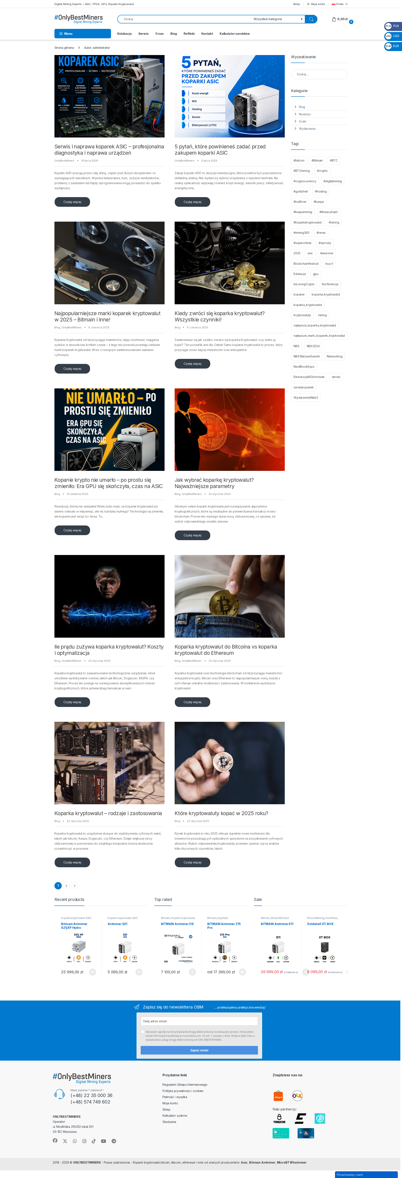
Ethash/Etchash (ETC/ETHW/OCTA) (275, 919)
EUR (392, 46)
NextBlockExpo (304, 366)
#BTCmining (302, 170)
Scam (302, 121)
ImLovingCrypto (304, 284)
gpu (315, 274)
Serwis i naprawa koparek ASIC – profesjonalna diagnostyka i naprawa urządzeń (109, 149)
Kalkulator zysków (174, 1115)
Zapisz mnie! (199, 1050)
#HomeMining (315, 918)
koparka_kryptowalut (308, 305)
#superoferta (302, 243)
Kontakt (207, 33)
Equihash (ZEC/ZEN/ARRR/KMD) (220, 919)
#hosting (321, 191)
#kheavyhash (329, 212)
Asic (244, 1162)
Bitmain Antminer (262, 1162)
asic (310, 253)
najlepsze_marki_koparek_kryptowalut (319, 335)
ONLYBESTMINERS (87, 1162)
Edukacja (300, 274)
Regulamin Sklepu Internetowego (184, 1084)
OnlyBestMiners (64, 160)
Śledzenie (169, 1122)
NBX (297, 346)
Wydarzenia (307, 128)
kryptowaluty (302, 315)
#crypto (322, 170)
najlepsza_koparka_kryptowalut (315, 325)
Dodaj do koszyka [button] (90, 972)
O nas (159, 33)
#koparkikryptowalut (307, 222)
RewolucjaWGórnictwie (309, 377)
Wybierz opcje (240, 972)
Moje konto (318, 4)
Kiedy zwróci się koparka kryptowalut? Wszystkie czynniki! (220, 316)
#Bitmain (317, 160)
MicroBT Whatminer (292, 1162)
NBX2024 (313, 346)
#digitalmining (332, 181)
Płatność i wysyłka (174, 1097)
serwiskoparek (304, 387)
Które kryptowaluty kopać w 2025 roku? (222, 813)
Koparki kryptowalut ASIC (76, 918)
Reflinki (189, 33)
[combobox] (184, 19)
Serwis (143, 33)
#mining (334, 222)
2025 (297, 253)
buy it (329, 263)
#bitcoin (299, 160)
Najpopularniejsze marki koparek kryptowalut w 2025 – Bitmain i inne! (107, 316)
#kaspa (319, 201)
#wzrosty (325, 243)
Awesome (326, 253)
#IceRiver (300, 201)
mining (322, 315)
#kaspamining (303, 212)
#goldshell (301, 191)
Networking (335, 356)
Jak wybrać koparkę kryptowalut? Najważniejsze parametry (214, 483)
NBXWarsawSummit (307, 356)
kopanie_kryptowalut (326, 294)
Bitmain (165, 918)
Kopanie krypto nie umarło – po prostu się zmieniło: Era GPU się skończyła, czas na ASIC (108, 483)
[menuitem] (340, 4)
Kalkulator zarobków (235, 33)
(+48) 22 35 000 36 (91, 1095)
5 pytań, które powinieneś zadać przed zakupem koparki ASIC (220, 149)
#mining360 (301, 232)
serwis (336, 377)
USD (392, 36)
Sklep (296, 4)
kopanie (299, 294)
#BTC (334, 160)
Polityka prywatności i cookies (183, 1091)
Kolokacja (124, 33)
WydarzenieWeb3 (306, 397)
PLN (392, 26)
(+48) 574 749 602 (90, 1102)
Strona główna (64, 47)
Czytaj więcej (72, 202)
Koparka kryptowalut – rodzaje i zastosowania (108, 813)
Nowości (305, 114)
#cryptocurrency (305, 181)
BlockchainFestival (306, 263)
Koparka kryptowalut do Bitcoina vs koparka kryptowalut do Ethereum (226, 650)
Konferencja (330, 284)
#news (321, 232)
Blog (173, 33)
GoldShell (331, 918)
